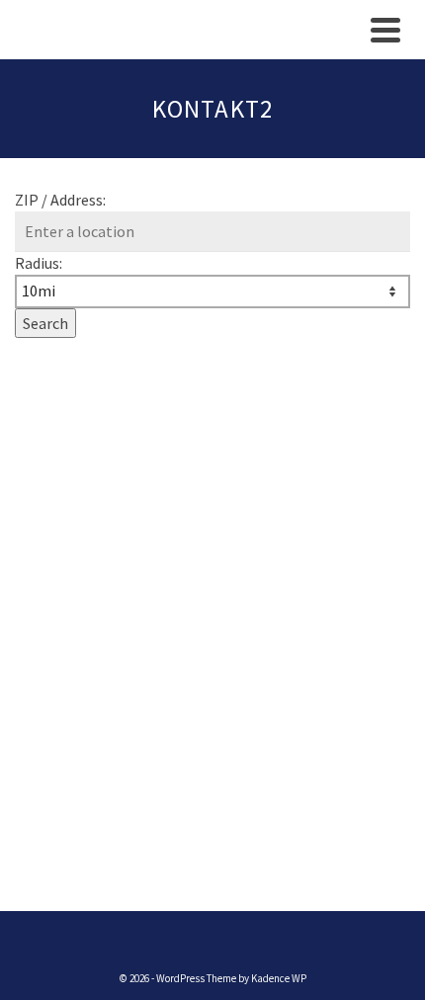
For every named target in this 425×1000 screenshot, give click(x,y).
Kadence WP (278, 978)
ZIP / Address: (60, 199)
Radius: (38, 263)
